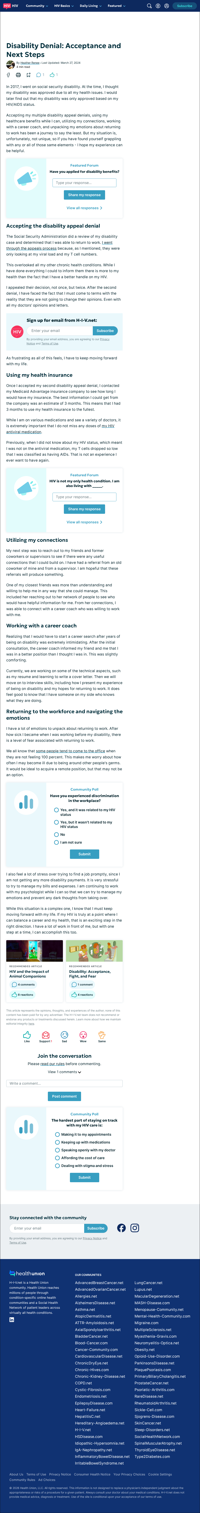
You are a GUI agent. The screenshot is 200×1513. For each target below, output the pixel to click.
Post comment (64, 1096)
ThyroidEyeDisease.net (155, 1450)
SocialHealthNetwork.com (157, 1436)
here (31, 1023)
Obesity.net (145, 1349)
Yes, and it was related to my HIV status (87, 812)
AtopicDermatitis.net (93, 1316)
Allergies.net (86, 1296)
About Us (16, 1474)
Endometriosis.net (91, 1396)
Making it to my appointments (86, 1134)
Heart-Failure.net (90, 1410)
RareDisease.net (149, 1396)
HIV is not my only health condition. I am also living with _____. (84, 483)
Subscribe (105, 331)
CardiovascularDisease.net (98, 1356)
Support (45, 1037)
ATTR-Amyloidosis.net (94, 1323)
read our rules (52, 1064)
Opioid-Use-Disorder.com (157, 1356)
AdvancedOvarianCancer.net (100, 1289)
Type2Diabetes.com (152, 1456)
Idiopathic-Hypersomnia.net (99, 1443)
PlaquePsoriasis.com (153, 1370)
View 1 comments (63, 1072)
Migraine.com (147, 1323)
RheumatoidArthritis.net (156, 1403)
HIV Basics (62, 6)
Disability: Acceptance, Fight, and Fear (90, 973)
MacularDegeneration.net (157, 1296)
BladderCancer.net (91, 1336)
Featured (115, 6)
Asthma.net (85, 1309)
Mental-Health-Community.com (162, 1316)
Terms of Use (49, 343)
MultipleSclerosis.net (153, 1329)
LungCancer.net (148, 1283)
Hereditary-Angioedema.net (99, 1423)
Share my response (84, 195)
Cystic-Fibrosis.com (93, 1389)
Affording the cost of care (83, 1158)
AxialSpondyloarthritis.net (98, 1329)
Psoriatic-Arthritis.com (155, 1389)
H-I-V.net (83, 1430)
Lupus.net (143, 1289)
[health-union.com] (27, 1274)
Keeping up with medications (85, 1142)
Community (35, 6)
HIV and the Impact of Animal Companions (29, 973)
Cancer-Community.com (96, 1349)
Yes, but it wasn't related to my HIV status (86, 824)
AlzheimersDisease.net (95, 1303)
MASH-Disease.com (152, 1303)
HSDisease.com (89, 1436)
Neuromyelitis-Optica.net (157, 1343)
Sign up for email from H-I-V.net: (62, 320)
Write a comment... (25, 1083)
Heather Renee (30, 62)
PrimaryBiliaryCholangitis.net (160, 1376)
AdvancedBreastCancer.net (99, 1283)
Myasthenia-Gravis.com (156, 1336)
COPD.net (83, 1383)
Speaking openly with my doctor (88, 1150)
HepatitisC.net (87, 1416)
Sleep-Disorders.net (152, 1430)
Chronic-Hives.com (92, 1370)
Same (100, 1037)
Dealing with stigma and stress (87, 1166)
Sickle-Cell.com (148, 1410)
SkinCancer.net (148, 1423)
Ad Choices (46, 1480)
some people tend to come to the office (70, 751)
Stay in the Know (96, 1490)
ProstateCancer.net (152, 1383)
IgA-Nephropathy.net (93, 1450)
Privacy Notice (92, 1238)
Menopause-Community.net (159, 1309)
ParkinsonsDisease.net (154, 1363)
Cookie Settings (160, 1474)
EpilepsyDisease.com (94, 1403)
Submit (85, 854)
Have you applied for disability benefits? (84, 171)
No (62, 834)
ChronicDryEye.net (91, 1363)
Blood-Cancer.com (91, 1343)
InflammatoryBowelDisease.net (102, 1456)
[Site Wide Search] (149, 6)
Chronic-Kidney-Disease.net (100, 1376)
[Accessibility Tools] (158, 6)
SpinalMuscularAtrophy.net (158, 1443)
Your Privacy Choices (129, 1474)
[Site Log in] (166, 6)
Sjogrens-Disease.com (154, 1416)
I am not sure (71, 842)
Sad (62, 1037)
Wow (81, 1037)
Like (24, 1037)
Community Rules (22, 1480)
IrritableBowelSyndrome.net (99, 1463)
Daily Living (89, 6)
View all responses (83, 208)
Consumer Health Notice (92, 1474)
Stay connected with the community (48, 1217)
